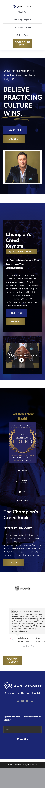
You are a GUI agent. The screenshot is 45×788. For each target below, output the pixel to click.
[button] (24, 646)
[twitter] (18, 701)
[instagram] (22, 701)
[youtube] (27, 701)
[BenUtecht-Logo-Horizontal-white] (22, 683)
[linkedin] (32, 701)
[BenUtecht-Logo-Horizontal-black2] (22, 5)
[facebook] (13, 701)
